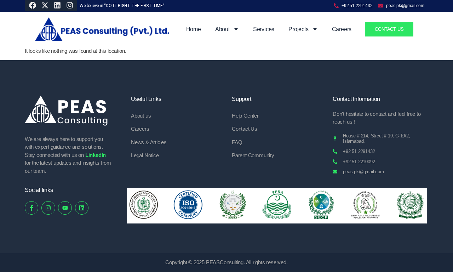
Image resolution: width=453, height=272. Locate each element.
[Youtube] (64, 208)
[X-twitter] (45, 5)
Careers (342, 29)
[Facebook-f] (31, 208)
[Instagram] (70, 5)
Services (263, 29)
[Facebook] (33, 5)
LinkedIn (95, 155)
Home (193, 29)
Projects (298, 29)
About (222, 29)
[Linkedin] (81, 208)
